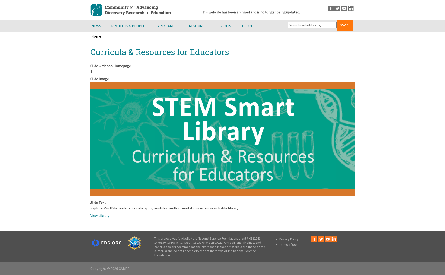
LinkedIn (351, 8)
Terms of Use (288, 245)
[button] (222, 195)
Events (225, 26)
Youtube (344, 8)
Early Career (167, 26)
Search (345, 25)
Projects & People (128, 26)
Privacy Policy (289, 239)
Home (96, 36)
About (247, 26)
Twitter (337, 8)
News (96, 26)
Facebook (331, 8)
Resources (198, 26)
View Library (99, 215)
